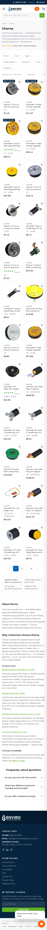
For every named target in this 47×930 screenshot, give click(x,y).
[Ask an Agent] (36, 9)
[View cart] (43, 8)
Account (31, 2)
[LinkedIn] (7, 849)
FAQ (4, 873)
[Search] (41, 15)
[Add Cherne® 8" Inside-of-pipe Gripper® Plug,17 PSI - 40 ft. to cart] (41, 325)
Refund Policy (8, 862)
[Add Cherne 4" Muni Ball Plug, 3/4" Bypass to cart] (41, 446)
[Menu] (4, 9)
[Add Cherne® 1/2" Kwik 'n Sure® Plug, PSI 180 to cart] (19, 286)
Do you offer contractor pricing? (23, 796)
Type (27, 56)
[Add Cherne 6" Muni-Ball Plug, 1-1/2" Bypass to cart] (41, 485)
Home (4, 23)
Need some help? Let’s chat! (27, 914)
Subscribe (23, 910)
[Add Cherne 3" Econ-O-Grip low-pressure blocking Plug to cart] (19, 242)
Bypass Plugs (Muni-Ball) (13, 693)
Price (6, 56)
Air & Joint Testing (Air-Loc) (14, 732)
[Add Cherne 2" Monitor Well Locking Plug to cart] (41, 242)
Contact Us (7, 876)
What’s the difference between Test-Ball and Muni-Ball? (23, 787)
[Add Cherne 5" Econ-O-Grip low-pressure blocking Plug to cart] (41, 164)
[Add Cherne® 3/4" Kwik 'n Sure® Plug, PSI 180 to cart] (41, 407)
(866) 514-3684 (20, 2)
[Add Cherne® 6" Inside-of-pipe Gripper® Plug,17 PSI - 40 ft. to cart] (41, 121)
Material (7, 68)
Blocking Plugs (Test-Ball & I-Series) (18, 670)
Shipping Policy (8, 884)
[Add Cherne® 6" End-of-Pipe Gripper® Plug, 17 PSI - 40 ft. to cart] (19, 121)
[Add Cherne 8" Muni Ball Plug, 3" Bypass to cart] (41, 364)
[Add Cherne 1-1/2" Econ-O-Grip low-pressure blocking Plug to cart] (19, 203)
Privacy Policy (8, 880)
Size (16, 56)
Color (38, 62)
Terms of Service (9, 866)
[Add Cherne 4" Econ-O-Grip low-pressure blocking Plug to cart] (19, 325)
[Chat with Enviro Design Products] (41, 923)
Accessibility (7, 869)
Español (42, 2)
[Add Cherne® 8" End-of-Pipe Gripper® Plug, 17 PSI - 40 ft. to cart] (19, 164)
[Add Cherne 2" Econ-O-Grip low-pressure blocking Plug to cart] (19, 82)
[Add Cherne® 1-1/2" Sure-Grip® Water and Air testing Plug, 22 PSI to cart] (41, 527)
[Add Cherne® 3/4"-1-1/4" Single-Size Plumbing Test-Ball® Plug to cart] (19, 485)
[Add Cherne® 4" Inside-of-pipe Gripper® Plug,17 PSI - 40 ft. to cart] (41, 82)
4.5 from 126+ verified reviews (19, 46)
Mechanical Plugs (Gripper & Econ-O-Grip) (21, 714)
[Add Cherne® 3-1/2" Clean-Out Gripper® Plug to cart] (19, 364)
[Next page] (37, 568)
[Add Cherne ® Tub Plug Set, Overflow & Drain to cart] (41, 286)
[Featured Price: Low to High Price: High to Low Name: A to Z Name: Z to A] (35, 74)
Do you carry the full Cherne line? (23, 777)
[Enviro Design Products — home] (15, 8)
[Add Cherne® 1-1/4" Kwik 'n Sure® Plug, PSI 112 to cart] (19, 407)
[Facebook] (3, 849)
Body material (9, 62)
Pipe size (25, 62)
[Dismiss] (43, 913)
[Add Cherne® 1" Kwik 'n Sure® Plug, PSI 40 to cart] (41, 203)
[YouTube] (11, 849)
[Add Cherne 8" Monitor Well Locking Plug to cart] (19, 446)
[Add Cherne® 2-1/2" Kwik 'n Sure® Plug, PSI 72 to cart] (19, 527)
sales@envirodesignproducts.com (23, 838)
